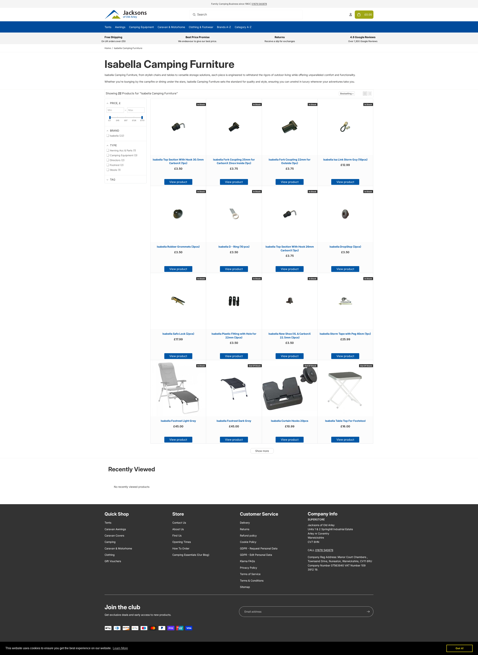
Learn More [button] (120, 648)
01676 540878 (259, 3)
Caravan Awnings (115, 529)
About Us (178, 529)
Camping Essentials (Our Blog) (190, 554)
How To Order (180, 548)
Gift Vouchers (113, 561)
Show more (262, 450)
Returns (244, 529)
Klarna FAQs (247, 561)
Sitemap (245, 586)
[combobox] (246, 14)
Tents (108, 522)
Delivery (245, 522)
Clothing (110, 554)
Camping (110, 541)
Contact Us (179, 522)
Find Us (176, 535)
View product (178, 182)
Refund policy (248, 535)
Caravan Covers (114, 535)
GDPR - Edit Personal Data (256, 554)
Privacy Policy (248, 567)
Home (108, 48)
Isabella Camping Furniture (128, 48)
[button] (365, 93)
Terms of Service (250, 574)
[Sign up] (368, 611)
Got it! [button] (460, 648)
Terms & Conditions (251, 580)
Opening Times (181, 541)
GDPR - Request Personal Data (258, 548)
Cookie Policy (248, 541)
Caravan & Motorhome (118, 548)
